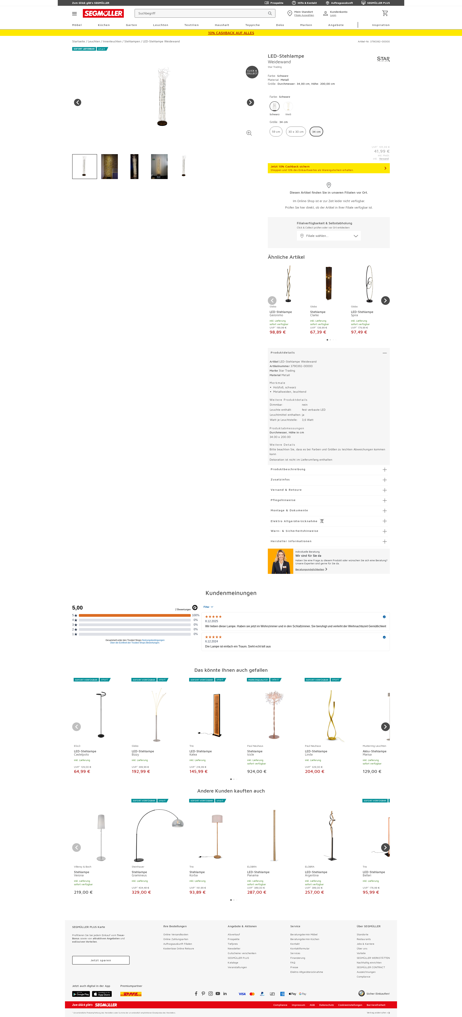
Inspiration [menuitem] (381, 25)
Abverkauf (234, 934)
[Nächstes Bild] (250, 102)
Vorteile (361, 953)
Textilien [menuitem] (191, 25)
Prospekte (277, 2)
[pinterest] (203, 994)
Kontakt (295, 943)
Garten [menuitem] (131, 25)
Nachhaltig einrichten (369, 962)
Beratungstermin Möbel (303, 934)
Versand (384, 158)
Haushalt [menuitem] (222, 25)
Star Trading (275, 66)
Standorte (362, 934)
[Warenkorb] (386, 13)
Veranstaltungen (237, 967)
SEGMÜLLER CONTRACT (371, 967)
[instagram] (210, 994)
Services (295, 953)
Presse (294, 967)
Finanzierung (297, 957)
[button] (249, 133)
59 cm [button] (276, 131)
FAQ (292, 962)
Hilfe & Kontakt (307, 2)
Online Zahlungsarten (175, 939)
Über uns (362, 948)
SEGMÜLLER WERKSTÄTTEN (373, 957)
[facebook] (196, 994)
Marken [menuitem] (306, 25)
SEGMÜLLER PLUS (378, 2)
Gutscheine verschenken (242, 953)
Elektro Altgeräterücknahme (306, 971)
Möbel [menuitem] (77, 25)
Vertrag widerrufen (376, 1012)
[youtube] (218, 994)
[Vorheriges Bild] (77, 102)
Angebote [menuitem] (336, 25)
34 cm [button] (316, 131)
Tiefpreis (233, 943)
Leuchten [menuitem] (160, 25)
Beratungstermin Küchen (304, 939)
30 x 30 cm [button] (296, 131)
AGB (312, 1004)
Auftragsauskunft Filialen (177, 943)
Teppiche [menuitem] (252, 25)
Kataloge (233, 962)
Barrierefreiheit (376, 1004)
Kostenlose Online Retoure (178, 948)
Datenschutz (326, 1004)
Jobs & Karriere (365, 943)
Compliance (363, 976)
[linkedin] (225, 994)
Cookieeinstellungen (350, 1004)
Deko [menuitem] (280, 25)
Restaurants (364, 939)
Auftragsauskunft (342, 2)
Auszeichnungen (366, 971)
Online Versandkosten (175, 934)
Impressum (298, 1004)
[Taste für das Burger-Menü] (74, 13)
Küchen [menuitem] (104, 25)
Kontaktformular (300, 948)
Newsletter (234, 948)
